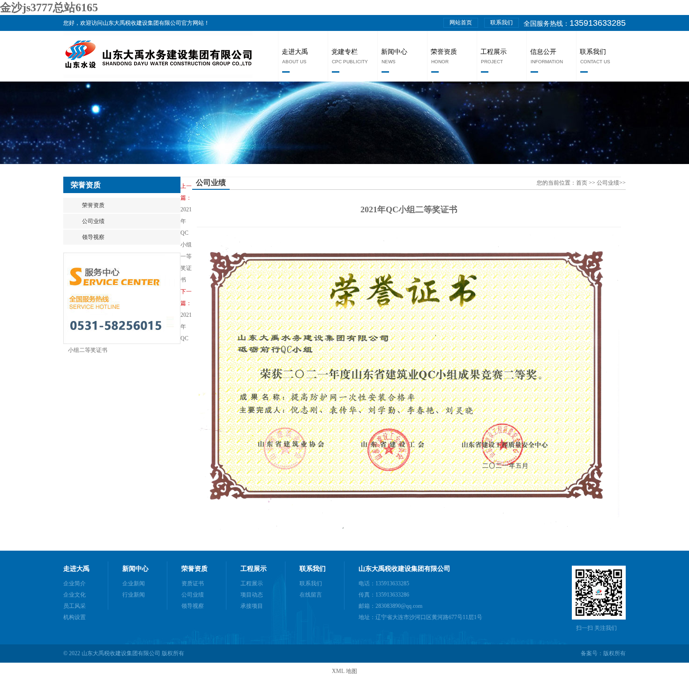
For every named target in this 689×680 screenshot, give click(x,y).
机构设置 (74, 617)
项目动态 (251, 594)
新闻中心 (394, 51)
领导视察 (93, 237)
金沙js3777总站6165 (49, 7)
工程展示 (493, 51)
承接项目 (251, 606)
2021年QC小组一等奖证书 (186, 244)
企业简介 (74, 583)
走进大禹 (295, 51)
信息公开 (543, 51)
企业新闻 (133, 583)
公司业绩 (93, 221)
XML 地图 (344, 671)
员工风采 (74, 606)
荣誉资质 (444, 51)
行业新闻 (133, 594)
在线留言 (311, 594)
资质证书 (192, 583)
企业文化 (74, 594)
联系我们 (501, 22)
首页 (582, 182)
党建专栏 (344, 51)
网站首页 (460, 22)
